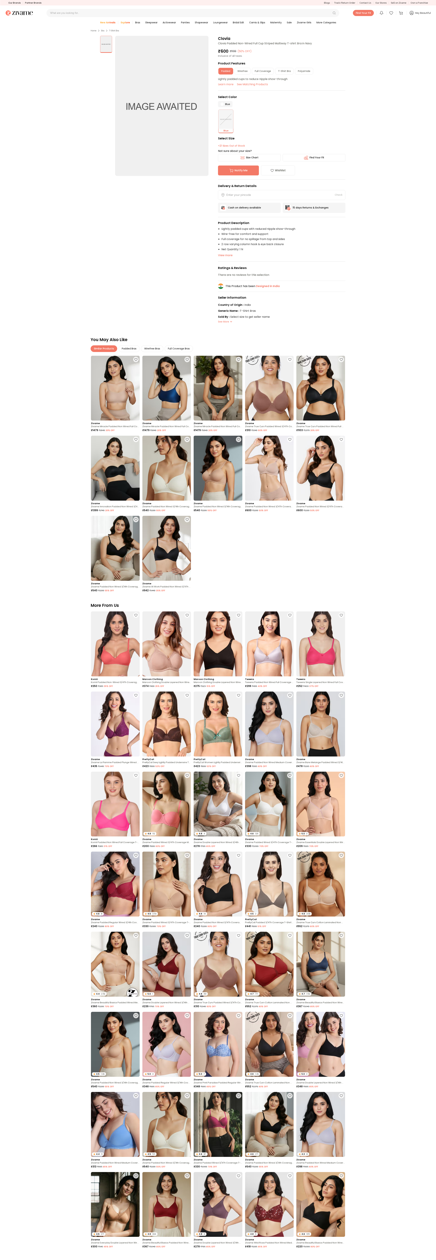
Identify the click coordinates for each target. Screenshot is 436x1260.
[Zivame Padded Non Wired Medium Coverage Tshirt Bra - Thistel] (269, 724)
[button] (334, 13)
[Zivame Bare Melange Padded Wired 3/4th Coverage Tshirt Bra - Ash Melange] (320, 724)
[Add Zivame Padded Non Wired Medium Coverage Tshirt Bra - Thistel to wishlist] (290, 695)
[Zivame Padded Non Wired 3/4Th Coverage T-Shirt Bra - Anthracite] (320, 468)
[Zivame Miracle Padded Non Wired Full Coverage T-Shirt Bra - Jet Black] (218, 388)
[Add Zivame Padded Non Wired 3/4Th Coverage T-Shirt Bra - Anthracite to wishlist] (341, 439)
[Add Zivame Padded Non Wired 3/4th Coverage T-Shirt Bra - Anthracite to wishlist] (136, 519)
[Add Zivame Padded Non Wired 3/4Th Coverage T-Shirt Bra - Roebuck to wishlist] (290, 439)
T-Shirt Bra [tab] (284, 71)
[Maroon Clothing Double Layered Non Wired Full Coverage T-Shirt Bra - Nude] (166, 643)
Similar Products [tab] (104, 348)
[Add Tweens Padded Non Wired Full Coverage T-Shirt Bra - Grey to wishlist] (290, 615)
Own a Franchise (419, 3)
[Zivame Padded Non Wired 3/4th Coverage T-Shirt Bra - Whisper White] (166, 468)
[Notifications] (381, 13)
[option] (106, 44)
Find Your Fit (316, 157)
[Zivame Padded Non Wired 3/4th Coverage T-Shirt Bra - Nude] (218, 468)
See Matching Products (252, 84)
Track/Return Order (344, 3)
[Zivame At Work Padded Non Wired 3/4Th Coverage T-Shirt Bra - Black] (166, 548)
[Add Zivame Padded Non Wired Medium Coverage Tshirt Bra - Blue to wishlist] (136, 1095)
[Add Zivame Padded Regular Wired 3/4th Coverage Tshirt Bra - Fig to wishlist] (341, 1255)
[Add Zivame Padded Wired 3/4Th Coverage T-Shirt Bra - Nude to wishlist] (187, 855)
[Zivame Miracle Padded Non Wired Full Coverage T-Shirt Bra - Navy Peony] (166, 388)
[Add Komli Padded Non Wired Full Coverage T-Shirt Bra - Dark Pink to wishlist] (136, 775)
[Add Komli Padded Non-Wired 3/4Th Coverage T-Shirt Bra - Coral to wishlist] (136, 615)
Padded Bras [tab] (129, 348)
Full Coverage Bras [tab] (179, 348)
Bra (102, 30)
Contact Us (365, 3)
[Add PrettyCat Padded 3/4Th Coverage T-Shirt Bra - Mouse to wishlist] (290, 855)
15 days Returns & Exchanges (311, 207)
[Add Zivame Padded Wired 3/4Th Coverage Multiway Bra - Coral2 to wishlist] (187, 775)
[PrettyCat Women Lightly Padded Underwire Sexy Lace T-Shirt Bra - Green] (218, 724)
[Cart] (401, 13)
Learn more (225, 84)
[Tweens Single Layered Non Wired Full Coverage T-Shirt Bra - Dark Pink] (320, 643)
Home (93, 30)
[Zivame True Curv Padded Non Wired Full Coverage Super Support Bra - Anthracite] (320, 388)
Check (338, 195)
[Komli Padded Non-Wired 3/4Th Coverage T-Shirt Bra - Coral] (115, 643)
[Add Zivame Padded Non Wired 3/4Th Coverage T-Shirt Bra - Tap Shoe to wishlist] (238, 855)
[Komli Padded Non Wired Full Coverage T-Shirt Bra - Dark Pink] (115, 804)
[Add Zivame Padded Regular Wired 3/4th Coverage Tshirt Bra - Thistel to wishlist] (187, 1015)
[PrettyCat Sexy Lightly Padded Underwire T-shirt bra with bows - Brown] (166, 724)
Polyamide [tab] (304, 71)
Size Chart (252, 157)
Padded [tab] (225, 71)
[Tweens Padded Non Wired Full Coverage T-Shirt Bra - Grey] (269, 643)
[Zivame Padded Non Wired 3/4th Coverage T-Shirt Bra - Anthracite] (115, 548)
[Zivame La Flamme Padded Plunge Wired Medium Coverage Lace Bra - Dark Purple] (115, 724)
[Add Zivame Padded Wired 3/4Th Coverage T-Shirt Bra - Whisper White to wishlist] (290, 775)
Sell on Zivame (398, 3)
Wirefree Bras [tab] (152, 348)
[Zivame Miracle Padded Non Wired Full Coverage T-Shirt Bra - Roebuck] (115, 388)
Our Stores (381, 3)
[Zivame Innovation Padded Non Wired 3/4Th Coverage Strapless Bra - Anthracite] (115, 468)
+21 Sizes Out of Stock (231, 145)
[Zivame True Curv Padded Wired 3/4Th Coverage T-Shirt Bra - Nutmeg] (269, 388)
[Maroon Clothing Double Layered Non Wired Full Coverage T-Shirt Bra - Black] (218, 643)
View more (225, 255)
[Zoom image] (161, 106)
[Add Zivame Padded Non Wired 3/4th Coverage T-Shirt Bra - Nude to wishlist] (238, 439)
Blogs (327, 3)
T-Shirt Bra (114, 30)
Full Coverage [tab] (263, 71)
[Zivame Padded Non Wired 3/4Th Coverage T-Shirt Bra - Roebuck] (269, 468)
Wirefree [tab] (242, 71)
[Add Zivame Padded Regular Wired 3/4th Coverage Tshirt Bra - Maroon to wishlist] (136, 855)
